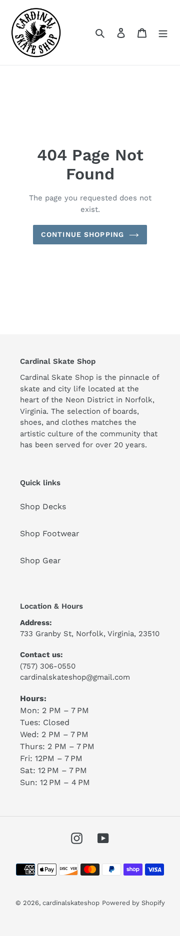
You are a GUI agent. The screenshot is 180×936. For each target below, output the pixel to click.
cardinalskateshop (71, 903)
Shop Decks (43, 506)
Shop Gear (40, 560)
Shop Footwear (50, 533)
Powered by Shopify (133, 903)
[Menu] (163, 32)
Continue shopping (82, 234)
